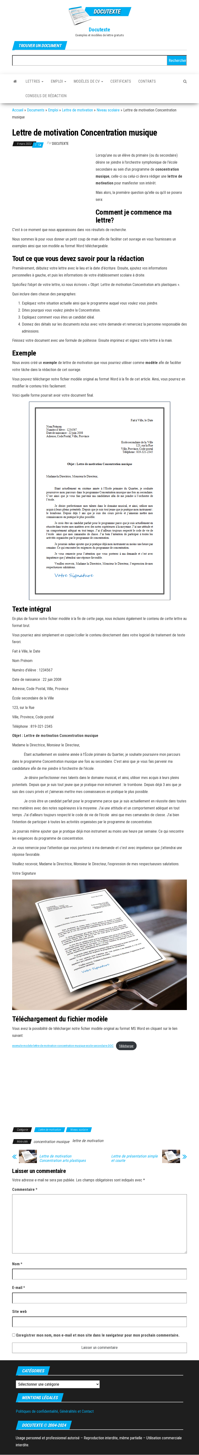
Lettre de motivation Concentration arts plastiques (62, 1158)
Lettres (33, 81)
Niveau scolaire (108, 110)
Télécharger (126, 1046)
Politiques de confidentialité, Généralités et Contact (55, 1411)
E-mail (18, 1287)
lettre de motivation (87, 1140)
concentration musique (51, 1141)
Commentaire (24, 1189)
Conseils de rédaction (45, 96)
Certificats (120, 81)
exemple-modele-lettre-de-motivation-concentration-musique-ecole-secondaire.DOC (63, 1046)
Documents (35, 110)
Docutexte (99, 30)
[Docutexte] (15, 81)
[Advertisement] (53, 188)
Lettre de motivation (77, 110)
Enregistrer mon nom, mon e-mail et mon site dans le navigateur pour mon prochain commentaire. (97, 1335)
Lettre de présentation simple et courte (134, 1158)
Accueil (17, 110)
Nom (17, 1264)
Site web (19, 1311)
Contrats (147, 81)
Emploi (57, 81)
